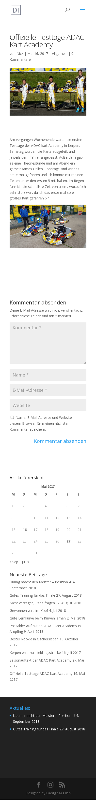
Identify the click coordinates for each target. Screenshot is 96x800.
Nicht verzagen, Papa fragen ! (33, 603)
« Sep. (14, 561)
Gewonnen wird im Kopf (29, 610)
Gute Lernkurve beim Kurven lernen (38, 618)
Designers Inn (58, 793)
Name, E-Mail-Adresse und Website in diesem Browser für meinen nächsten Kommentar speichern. (43, 423)
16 (25, 529)
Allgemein (59, 53)
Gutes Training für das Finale (32, 595)
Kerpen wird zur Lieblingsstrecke (35, 652)
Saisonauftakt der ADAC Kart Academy (40, 660)
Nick (19, 53)
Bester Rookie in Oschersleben (34, 639)
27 (68, 541)
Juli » (25, 561)
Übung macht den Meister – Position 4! (41, 582)
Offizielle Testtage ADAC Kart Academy (41, 673)
